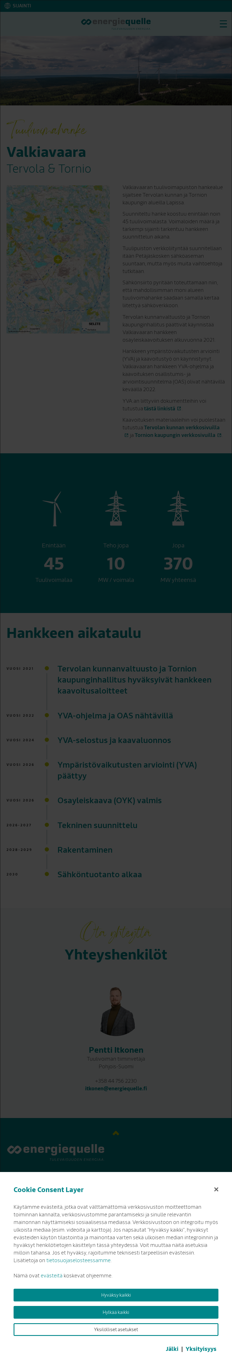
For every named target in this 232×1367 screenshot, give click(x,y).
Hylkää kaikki (116, 1312)
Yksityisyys (201, 1349)
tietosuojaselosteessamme (78, 1260)
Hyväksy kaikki (116, 1295)
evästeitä (52, 1276)
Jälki (172, 1349)
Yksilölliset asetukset (116, 1330)
